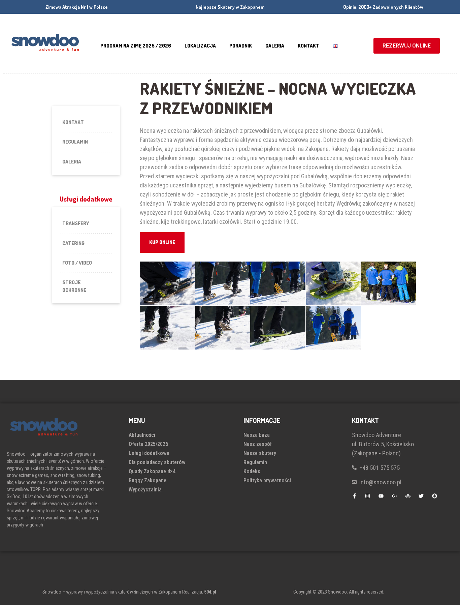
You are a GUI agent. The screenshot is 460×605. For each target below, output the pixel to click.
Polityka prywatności (267, 480)
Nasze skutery (259, 453)
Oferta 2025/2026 (148, 444)
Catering (73, 243)
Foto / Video (77, 263)
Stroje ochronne (74, 286)
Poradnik (240, 45)
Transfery (75, 223)
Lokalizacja (200, 45)
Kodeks (251, 471)
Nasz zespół (257, 444)
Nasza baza (256, 435)
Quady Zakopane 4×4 (152, 471)
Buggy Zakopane (147, 480)
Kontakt (308, 45)
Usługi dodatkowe (149, 453)
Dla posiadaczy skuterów (157, 462)
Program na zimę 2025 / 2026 (135, 45)
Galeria (274, 45)
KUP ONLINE (162, 242)
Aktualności (142, 435)
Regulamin (75, 142)
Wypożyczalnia (145, 489)
